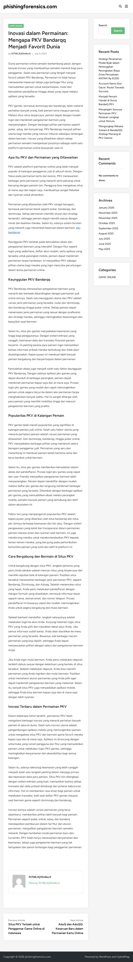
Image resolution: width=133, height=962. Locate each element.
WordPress (105, 956)
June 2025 (105, 243)
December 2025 (108, 212)
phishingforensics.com (30, 6)
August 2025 (106, 233)
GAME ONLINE (15, 26)
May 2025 (104, 249)
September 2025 (108, 228)
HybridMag (123, 956)
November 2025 (108, 218)
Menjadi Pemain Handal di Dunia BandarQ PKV (108, 100)
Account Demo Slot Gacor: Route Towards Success (111, 87)
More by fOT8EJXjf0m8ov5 (44, 883)
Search (103, 25)
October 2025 (107, 223)
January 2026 (106, 207)
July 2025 (104, 238)
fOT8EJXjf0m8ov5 (21, 53)
